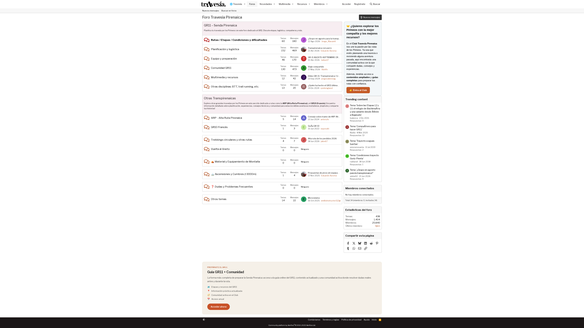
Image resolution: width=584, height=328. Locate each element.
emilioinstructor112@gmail (333, 200)
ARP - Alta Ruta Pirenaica (226, 117)
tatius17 (325, 60)
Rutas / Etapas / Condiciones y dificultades (239, 39)
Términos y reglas (330, 319)
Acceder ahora (218, 306)
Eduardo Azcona (328, 51)
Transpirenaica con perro (320, 48)
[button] (245, 4)
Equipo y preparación (224, 58)
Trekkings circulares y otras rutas (231, 139)
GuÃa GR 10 (313, 126)
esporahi (325, 128)
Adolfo (325, 69)
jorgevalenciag (328, 78)
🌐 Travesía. (236, 4)
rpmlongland (327, 88)
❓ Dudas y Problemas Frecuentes (232, 186)
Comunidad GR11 (221, 67)
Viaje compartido (316, 66)
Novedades (266, 4)
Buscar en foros (228, 10)
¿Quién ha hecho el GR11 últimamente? (326, 85)
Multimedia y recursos (224, 77)
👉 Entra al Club (358, 90)
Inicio (374, 319)
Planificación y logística (225, 49)
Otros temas (218, 199)
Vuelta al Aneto (220, 148)
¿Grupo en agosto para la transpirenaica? (328, 38)
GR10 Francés (219, 127)
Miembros (319, 4)
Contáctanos (314, 319)
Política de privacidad (351, 319)
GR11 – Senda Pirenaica (220, 25)
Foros (252, 4)
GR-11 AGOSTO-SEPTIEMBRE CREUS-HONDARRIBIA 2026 (335, 57)
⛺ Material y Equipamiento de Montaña (235, 161)
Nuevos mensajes (210, 10)
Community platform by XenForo (292, 325)
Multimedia (284, 4)
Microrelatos (314, 198)
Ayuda (367, 319)
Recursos (302, 4)
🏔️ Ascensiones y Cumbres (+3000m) (233, 174)
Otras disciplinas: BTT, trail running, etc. (235, 86)
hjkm (377, 226)
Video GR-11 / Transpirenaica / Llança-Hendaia (329, 76)
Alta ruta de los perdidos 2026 (322, 138)
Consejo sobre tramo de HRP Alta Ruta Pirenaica (331, 116)
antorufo (325, 119)
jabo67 (324, 141)
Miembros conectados (359, 188)
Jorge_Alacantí (329, 41)
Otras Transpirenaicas (220, 98)
